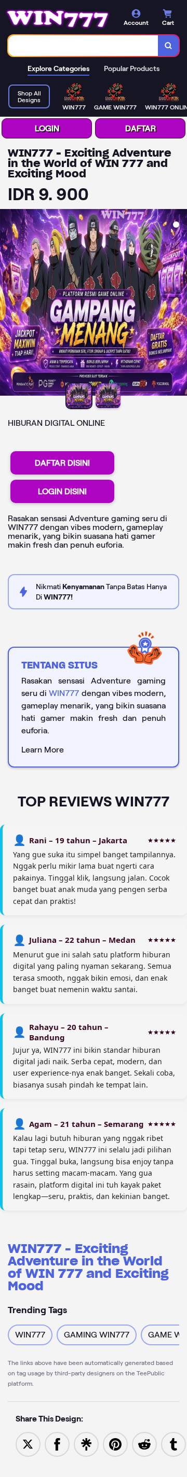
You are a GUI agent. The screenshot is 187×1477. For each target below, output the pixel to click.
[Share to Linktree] (86, 1443)
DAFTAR (140, 128)
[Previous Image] (8, 304)
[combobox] (83, 45)
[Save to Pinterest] (115, 1443)
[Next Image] (178, 304)
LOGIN (47, 128)
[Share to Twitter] (28, 1443)
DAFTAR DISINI (62, 462)
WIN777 (64, 693)
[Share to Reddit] (144, 1443)
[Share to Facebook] (57, 1443)
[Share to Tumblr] (173, 1443)
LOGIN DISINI (62, 491)
